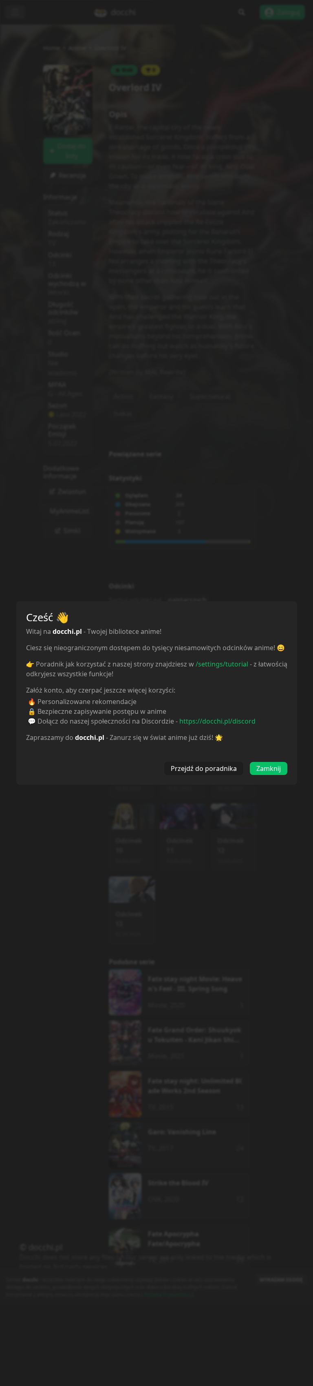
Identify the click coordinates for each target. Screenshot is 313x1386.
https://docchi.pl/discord (217, 721)
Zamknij (268, 768)
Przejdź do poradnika (204, 768)
